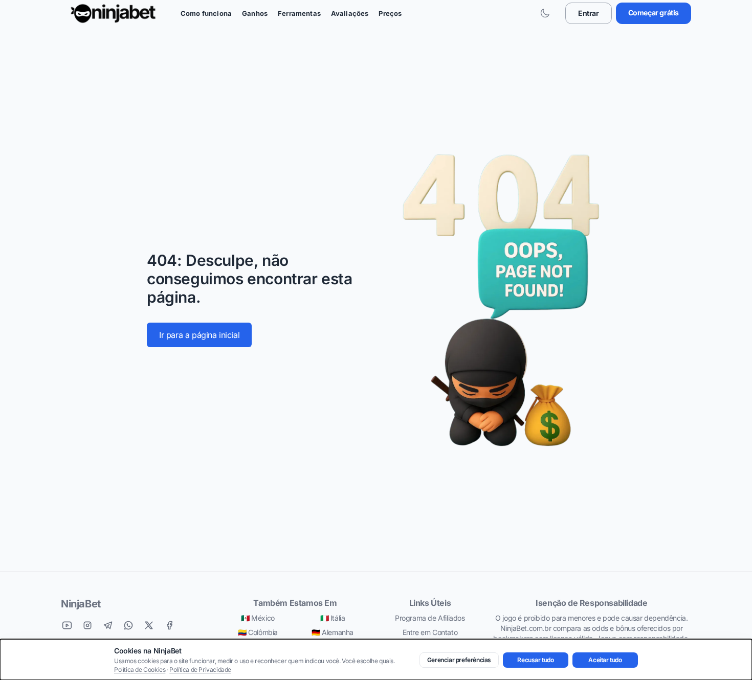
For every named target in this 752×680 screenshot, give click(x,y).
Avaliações (350, 13)
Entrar (588, 13)
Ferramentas (299, 13)
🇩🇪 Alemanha (332, 632)
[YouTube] (67, 625)
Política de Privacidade (200, 669)
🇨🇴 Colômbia (258, 632)
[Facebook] (169, 625)
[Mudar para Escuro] (545, 13)
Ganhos (255, 13)
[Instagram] (87, 625)
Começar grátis (653, 12)
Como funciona (206, 13)
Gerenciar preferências (459, 660)
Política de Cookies (139, 669)
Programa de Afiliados (430, 618)
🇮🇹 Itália (332, 618)
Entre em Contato (430, 632)
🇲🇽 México (258, 618)
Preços (390, 13)
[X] (149, 625)
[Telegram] (108, 625)
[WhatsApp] (128, 625)
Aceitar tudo (605, 660)
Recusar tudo (535, 660)
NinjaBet (81, 604)
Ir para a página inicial (199, 335)
